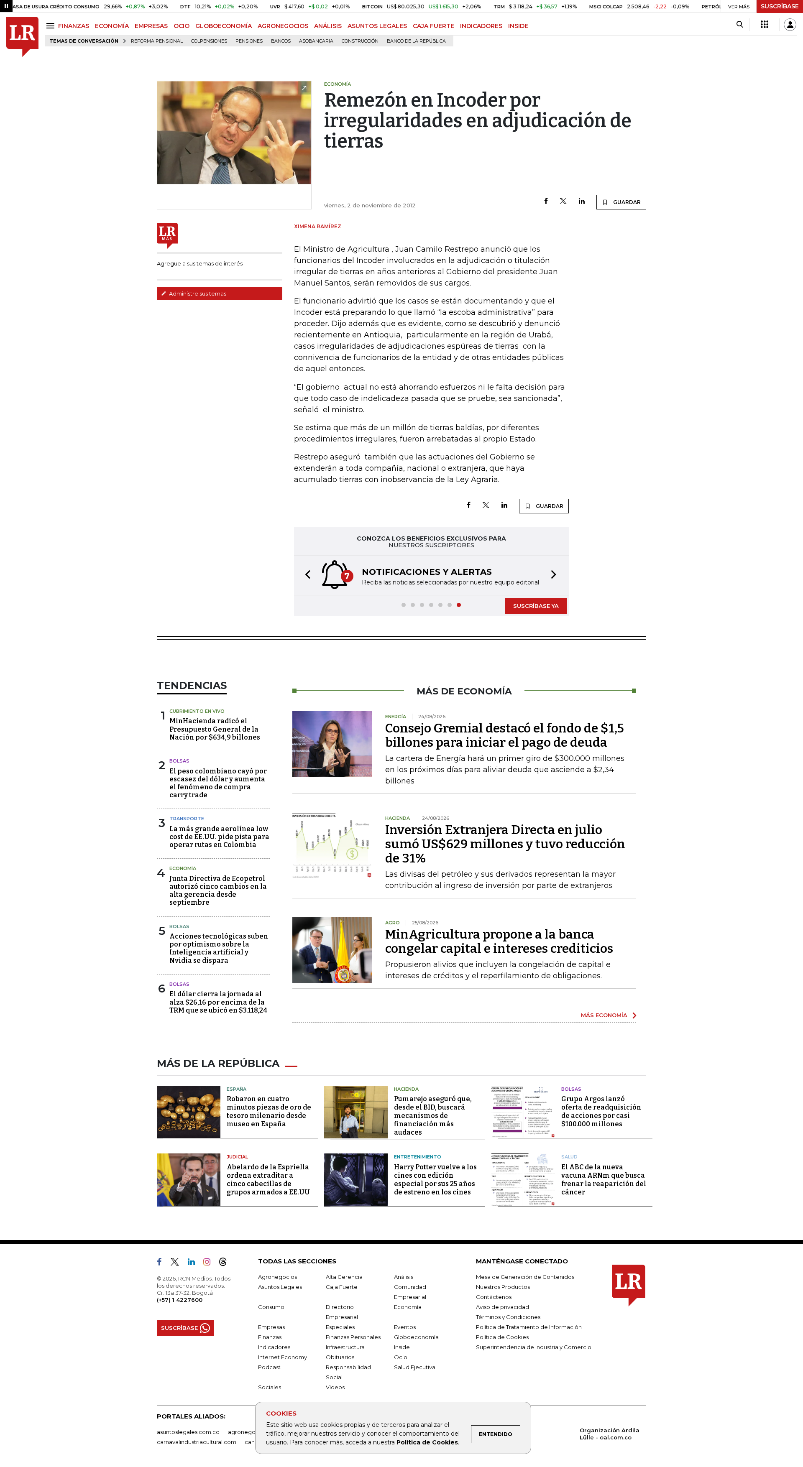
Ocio (400, 1357)
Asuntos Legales (280, 1286)
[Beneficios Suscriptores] (764, 24)
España (236, 1089)
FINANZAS (73, 26)
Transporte (186, 819)
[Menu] (51, 25)
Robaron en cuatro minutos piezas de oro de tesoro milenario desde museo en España (269, 1111)
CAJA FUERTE (433, 26)
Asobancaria (316, 41)
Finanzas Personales (353, 1337)
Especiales (340, 1327)
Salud (569, 1157)
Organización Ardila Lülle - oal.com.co (609, 1434)
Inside (402, 1347)
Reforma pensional (157, 41)
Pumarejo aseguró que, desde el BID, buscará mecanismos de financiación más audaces (433, 1115)
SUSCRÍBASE (780, 6)
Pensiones (249, 41)
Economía (182, 868)
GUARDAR (626, 202)
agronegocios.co (251, 1432)
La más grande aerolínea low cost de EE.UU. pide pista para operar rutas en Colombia (219, 837)
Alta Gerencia (344, 1276)
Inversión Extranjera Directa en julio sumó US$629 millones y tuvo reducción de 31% (505, 844)
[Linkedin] (582, 202)
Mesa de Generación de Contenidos (525, 1276)
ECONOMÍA (112, 26)
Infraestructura (345, 1347)
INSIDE (518, 26)
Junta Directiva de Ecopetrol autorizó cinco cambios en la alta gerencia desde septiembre (218, 891)
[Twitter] (563, 202)
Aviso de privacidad (502, 1307)
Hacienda (406, 1089)
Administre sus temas (197, 293)
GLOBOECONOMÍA (223, 26)
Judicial (237, 1157)
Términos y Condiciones (508, 1317)
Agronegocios (277, 1276)
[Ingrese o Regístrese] (790, 24)
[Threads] (226, 1263)
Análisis (403, 1276)
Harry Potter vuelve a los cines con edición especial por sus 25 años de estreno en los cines (435, 1179)
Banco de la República (416, 41)
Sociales (269, 1387)
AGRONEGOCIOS (283, 26)
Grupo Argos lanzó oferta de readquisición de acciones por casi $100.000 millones (601, 1111)
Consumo (271, 1307)
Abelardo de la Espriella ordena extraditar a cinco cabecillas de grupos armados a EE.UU (268, 1179)
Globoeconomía (416, 1337)
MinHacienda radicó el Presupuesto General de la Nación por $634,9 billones (214, 729)
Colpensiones (209, 41)
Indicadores (274, 1347)
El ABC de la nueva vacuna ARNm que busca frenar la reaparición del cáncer (603, 1179)
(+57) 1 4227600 (179, 1299)
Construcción (360, 41)
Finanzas (269, 1337)
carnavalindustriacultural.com (196, 1442)
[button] (305, 575)
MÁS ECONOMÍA (604, 1015)
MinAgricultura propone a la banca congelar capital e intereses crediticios (499, 941)
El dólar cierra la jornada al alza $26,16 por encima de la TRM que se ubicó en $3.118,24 (218, 1002)
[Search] (739, 24)
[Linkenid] (195, 1263)
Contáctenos (493, 1297)
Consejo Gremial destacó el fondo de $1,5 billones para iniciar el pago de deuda (504, 735)
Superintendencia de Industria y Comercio (533, 1347)
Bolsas (179, 761)
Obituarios (340, 1357)
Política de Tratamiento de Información (529, 1327)
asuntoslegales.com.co (188, 1432)
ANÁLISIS (328, 26)
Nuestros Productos (503, 1286)
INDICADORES (481, 26)
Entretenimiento (417, 1157)
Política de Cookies (427, 1442)
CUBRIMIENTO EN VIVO (197, 711)
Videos (335, 1387)
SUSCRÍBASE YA (536, 605)
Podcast (269, 1367)
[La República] (22, 37)
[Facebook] (546, 202)
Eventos (405, 1327)
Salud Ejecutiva (414, 1367)
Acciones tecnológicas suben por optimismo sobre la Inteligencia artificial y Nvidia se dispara (218, 948)
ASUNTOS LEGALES (377, 26)
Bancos (281, 41)
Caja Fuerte (342, 1286)
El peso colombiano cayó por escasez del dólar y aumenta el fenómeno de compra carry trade (218, 783)
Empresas (271, 1327)
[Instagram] (210, 1263)
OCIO (181, 26)
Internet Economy (282, 1357)
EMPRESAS (151, 26)
